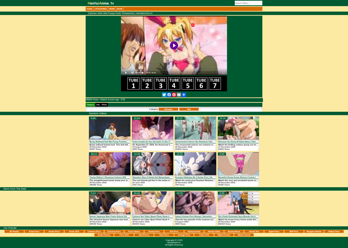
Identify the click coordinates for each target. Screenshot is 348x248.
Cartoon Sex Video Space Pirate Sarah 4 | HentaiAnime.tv (159, 216)
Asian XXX (74, 231)
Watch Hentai (244, 235)
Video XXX (204, 235)
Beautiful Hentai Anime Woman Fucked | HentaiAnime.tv (244, 177)
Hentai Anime (194, 231)
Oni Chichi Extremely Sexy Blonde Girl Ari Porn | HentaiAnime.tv (247, 216)
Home (89, 9)
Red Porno (144, 235)
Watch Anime (224, 235)
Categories (100, 9)
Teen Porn (164, 235)
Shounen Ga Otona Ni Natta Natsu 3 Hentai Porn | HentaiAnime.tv (248, 141)
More (119, 9)
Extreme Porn (114, 231)
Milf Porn (294, 231)
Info (98, 105)
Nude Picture (104, 235)
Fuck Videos (134, 231)
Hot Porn (174, 231)
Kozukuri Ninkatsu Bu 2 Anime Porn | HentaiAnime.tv (199, 177)
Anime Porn (54, 231)
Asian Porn (34, 231)
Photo (104, 105)
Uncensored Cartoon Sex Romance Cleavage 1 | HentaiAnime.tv (204, 141)
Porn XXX (124, 235)
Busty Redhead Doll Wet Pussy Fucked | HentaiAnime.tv (116, 141)
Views (112, 9)
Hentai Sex (254, 231)
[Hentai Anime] (100, 3)
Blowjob (168, 109)
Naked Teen (333, 231)
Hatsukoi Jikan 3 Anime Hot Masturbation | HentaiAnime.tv (160, 177)
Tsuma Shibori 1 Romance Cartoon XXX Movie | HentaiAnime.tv (119, 177)
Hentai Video (214, 231)
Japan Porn (273, 231)
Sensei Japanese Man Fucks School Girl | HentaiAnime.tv (116, 216)
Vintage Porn (184, 235)
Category (90, 105)
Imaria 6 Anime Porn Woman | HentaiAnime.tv (196, 216)
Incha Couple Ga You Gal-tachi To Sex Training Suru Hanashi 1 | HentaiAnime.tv (169, 141)
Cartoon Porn (94, 231)
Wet (189, 109)
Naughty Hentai (314, 231)
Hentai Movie (234, 231)
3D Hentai (14, 231)
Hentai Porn (154, 231)
